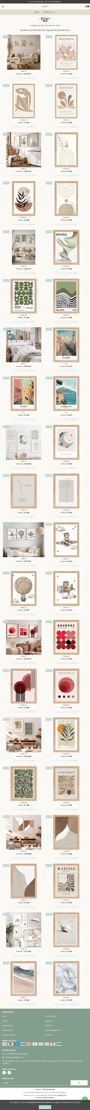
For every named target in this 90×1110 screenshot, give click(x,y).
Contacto (48, 1035)
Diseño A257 (66, 120)
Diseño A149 (23, 802)
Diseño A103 (66, 510)
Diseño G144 (66, 949)
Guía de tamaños (8, 1035)
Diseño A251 (66, 169)
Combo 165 (23, 169)
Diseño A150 (66, 754)
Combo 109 (23, 949)
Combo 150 (23, 754)
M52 (24, 412)
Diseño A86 (66, 851)
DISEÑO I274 (24, 607)
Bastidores (49, 1021)
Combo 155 (23, 656)
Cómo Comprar (51, 1016)
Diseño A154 (66, 802)
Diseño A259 (66, 71)
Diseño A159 (66, 315)
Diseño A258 (23, 120)
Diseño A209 (66, 656)
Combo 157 (23, 364)
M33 (66, 412)
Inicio (4, 1016)
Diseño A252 (23, 217)
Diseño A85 (24, 900)
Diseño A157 (66, 266)
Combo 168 (23, 266)
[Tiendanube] (45, 1090)
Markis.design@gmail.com (15, 1057)
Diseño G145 (24, 997)
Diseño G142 (66, 997)
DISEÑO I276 (66, 607)
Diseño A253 (66, 217)
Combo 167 (23, 558)
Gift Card (48, 1025)
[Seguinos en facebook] (9, 1072)
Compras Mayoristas (53, 1030)
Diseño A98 (66, 461)
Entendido (45, 1107)
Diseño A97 (24, 510)
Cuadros (5, 1021)
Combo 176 (23, 71)
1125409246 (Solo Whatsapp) (16, 1054)
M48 (66, 364)
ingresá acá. (62, 1095)
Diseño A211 (23, 705)
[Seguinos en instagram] (4, 1072)
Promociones (7, 1030)
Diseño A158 (23, 315)
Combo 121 (23, 851)
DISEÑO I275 (66, 559)
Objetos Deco (7, 1025)
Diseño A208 (66, 705)
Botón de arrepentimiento (45, 1098)
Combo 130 (23, 461)
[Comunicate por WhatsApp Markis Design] (85, 1099)
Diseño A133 (66, 900)
